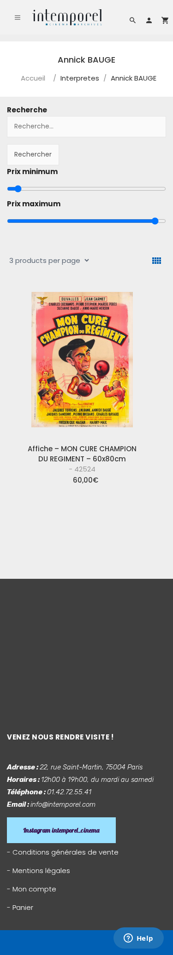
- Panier (20, 907)
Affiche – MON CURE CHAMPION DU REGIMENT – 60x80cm (82, 459)
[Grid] (156, 260)
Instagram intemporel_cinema (61, 830)
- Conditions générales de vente (63, 852)
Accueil (33, 78)
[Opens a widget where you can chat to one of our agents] (138, 938)
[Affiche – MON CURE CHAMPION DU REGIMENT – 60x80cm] (82, 361)
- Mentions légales (38, 870)
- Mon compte (31, 889)
